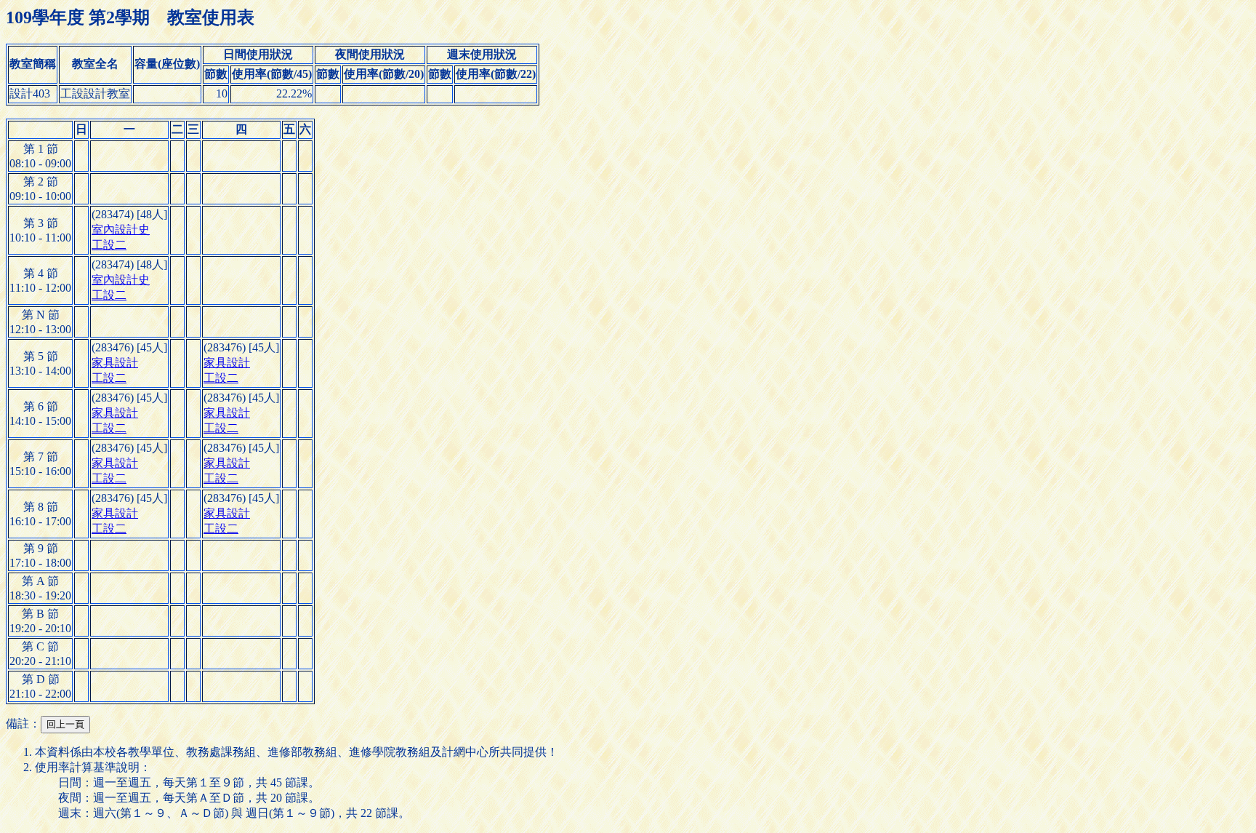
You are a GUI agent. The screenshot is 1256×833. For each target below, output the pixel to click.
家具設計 (115, 362)
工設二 (109, 245)
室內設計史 (121, 229)
